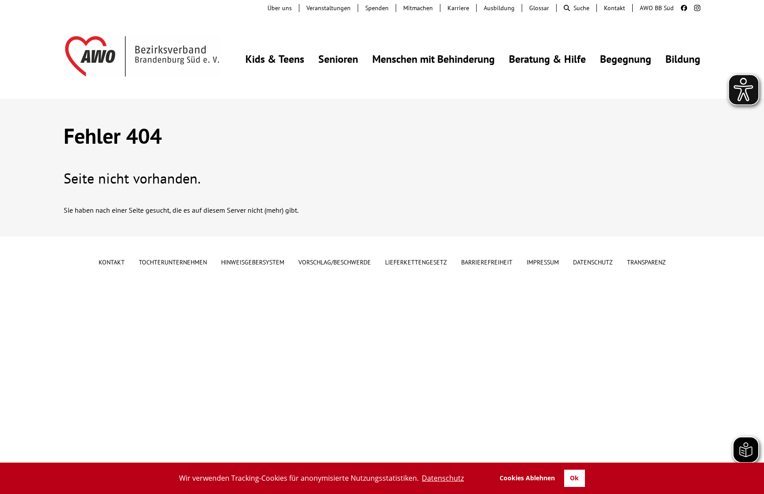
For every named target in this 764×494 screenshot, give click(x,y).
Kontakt (614, 8)
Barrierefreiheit (486, 262)
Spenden (377, 8)
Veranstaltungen (328, 8)
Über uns (279, 8)
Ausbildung (499, 8)
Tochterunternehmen (173, 262)
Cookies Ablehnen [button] (527, 478)
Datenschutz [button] (443, 478)
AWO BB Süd (657, 8)
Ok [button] (574, 478)
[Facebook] (680, 8)
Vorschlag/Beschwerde (334, 262)
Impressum (543, 262)
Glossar (539, 8)
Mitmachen (418, 8)
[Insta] (693, 8)
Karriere (458, 8)
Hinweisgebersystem (252, 262)
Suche (581, 8)
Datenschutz (593, 262)
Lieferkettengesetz (416, 262)
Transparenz (646, 262)
